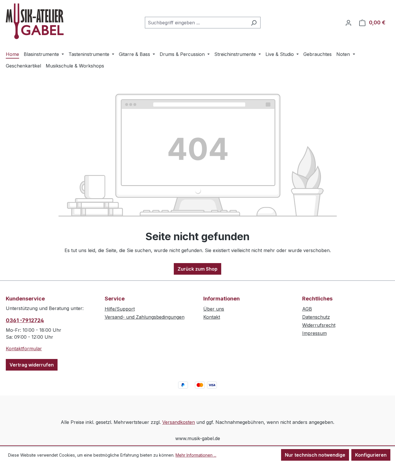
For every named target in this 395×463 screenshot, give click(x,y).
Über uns (213, 309)
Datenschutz (316, 317)
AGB (307, 309)
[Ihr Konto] (348, 22)
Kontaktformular (24, 348)
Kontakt (211, 317)
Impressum (314, 333)
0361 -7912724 (25, 320)
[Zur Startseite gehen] (35, 21)
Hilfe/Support (120, 309)
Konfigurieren (371, 455)
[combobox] (196, 22)
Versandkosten (178, 422)
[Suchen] (254, 22)
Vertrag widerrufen (32, 365)
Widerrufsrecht (318, 325)
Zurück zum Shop (197, 269)
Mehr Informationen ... (196, 455)
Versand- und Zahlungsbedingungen (144, 317)
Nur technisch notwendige (315, 455)
